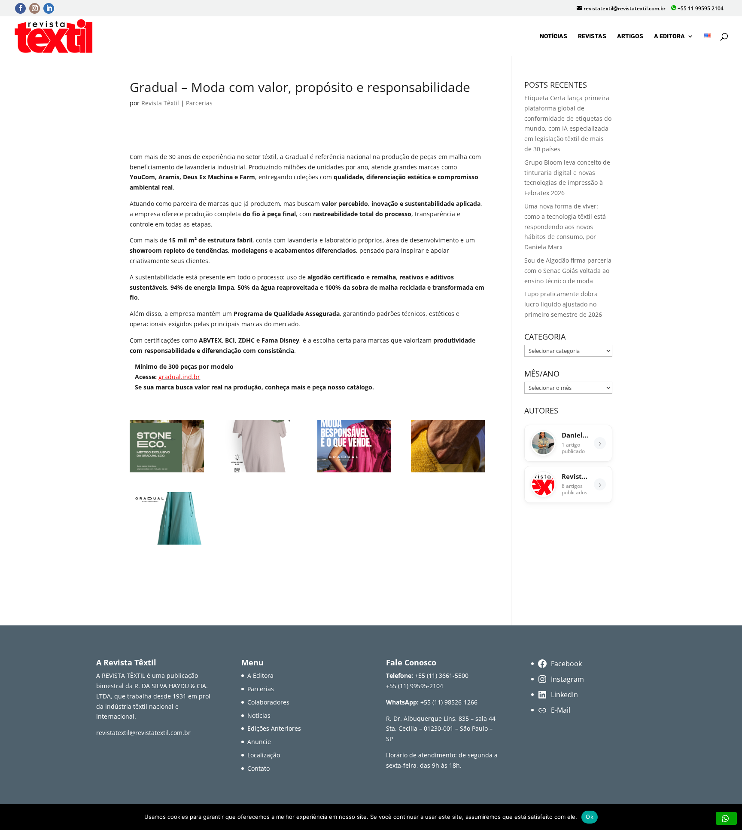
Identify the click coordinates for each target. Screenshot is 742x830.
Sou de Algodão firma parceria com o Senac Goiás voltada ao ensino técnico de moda (567, 270)
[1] (167, 472)
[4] (448, 472)
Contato (258, 768)
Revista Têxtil (160, 103)
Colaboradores (268, 702)
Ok (589, 816)
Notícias (553, 36)
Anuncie (259, 742)
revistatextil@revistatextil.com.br (143, 733)
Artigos (630, 36)
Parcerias (199, 103)
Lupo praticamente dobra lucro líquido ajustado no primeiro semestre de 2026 (563, 304)
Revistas (592, 36)
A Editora (669, 36)
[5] (167, 544)
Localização (263, 755)
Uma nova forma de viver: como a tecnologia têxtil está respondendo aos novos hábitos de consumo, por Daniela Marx (565, 226)
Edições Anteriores (274, 728)
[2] (261, 472)
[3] (354, 472)
